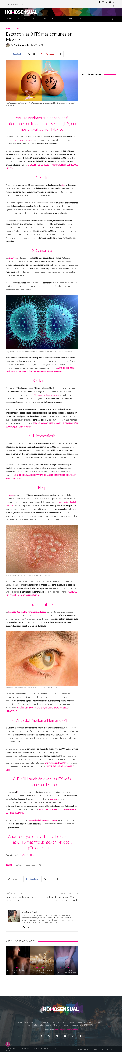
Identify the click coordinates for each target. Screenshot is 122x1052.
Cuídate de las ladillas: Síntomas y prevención (42, 971)
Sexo (17, 967)
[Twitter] (106, 2)
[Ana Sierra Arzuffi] (8, 45)
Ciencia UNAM (28, 855)
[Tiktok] (73, 1036)
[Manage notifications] (7, 1044)
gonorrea (12, 258)
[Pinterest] (113, 6)
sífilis (63, 185)
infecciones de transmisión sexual (20, 140)
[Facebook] (99, 2)
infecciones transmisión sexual (25, 865)
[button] (112, 19)
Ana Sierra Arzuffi (21, 45)
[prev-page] (8, 979)
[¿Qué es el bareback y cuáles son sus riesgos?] (18, 960)
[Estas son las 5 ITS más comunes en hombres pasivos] (66, 960)
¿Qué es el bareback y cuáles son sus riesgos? (18, 971)
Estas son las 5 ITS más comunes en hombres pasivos (66, 971)
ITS (40, 865)
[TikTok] (113, 2)
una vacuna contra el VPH (56, 763)
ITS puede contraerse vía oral (46, 395)
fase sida (53, 799)
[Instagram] (103, 2)
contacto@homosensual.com (67, 1029)
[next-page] (12, 979)
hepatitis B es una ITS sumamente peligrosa (27, 612)
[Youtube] (110, 2)
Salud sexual (12, 29)
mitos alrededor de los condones (43, 820)
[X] (29, 927)
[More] (60, 54)
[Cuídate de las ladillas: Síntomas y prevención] (42, 960)
